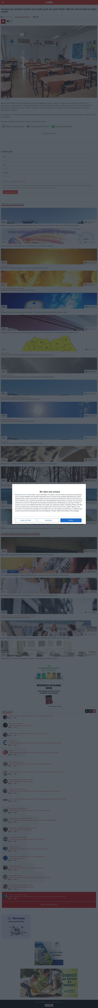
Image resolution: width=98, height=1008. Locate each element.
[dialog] (49, 504)
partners (25, 494)
